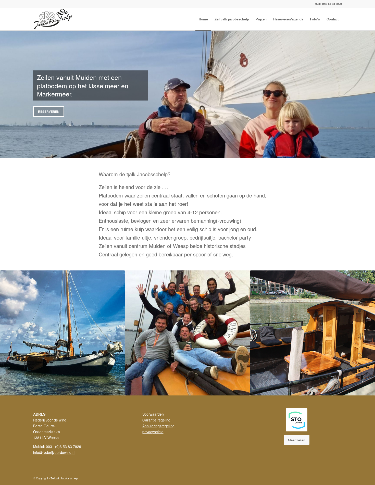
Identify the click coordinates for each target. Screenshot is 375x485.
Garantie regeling (156, 419)
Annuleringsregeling (158, 425)
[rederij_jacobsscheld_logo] (53, 19)
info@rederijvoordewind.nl (54, 452)
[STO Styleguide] (296, 419)
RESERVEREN (48, 111)
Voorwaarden (153, 414)
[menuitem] (203, 19)
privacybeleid (153, 431)
